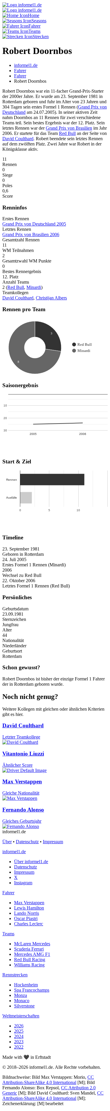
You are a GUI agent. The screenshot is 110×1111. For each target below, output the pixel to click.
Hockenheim (26, 984)
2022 (18, 1046)
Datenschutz (27, 841)
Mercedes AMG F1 (32, 954)
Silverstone (24, 1005)
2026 (18, 1025)
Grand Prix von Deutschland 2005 (34, 223)
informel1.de (14, 851)
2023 (18, 1041)
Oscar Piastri (26, 918)
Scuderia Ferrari (29, 948)
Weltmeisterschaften (20, 1015)
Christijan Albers (51, 297)
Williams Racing (29, 964)
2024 (18, 1036)
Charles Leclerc (28, 923)
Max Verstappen (29, 902)
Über (7, 841)
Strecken (41, 36)
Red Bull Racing (29, 959)
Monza (20, 995)
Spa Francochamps (31, 990)
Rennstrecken (15, 974)
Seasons (38, 20)
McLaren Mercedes (32, 943)
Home (33, 15)
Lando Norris (26, 913)
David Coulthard (17, 138)
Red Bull (67, 133)
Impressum (53, 841)
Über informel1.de (31, 861)
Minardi (33, 287)
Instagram (23, 882)
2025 (18, 1031)
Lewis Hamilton (29, 907)
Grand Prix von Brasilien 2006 (30, 234)
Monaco (21, 1000)
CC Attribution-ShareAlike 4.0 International (48, 1080)
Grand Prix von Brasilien (69, 128)
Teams (34, 31)
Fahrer (34, 25)
